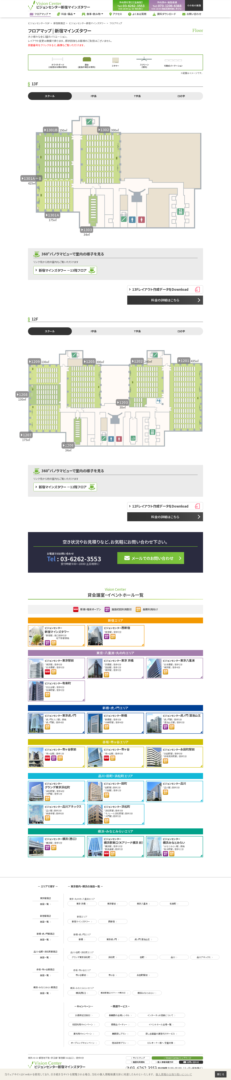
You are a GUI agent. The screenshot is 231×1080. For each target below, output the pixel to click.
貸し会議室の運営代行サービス (160, 1033)
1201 (185, 360)
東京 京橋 (81, 903)
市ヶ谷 (111, 974)
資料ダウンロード (166, 14)
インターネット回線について (160, 1015)
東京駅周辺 (45, 901)
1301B (52, 129)
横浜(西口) (81, 992)
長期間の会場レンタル (119, 1015)
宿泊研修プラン (119, 1042)
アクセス (117, 14)
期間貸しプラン (119, 1033)
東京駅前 (111, 903)
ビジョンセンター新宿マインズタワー (87, 23)
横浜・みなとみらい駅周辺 (45, 990)
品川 (173, 957)
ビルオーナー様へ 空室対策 (160, 1042)
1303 (87, 229)
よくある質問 (139, 14)
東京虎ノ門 (111, 939)
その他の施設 (194, 5)
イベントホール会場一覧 (160, 1024)
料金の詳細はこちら (165, 300)
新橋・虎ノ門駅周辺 (46, 936)
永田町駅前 (142, 974)
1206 (69, 445)
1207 (27, 434)
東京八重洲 (142, 903)
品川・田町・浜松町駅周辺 (45, 954)
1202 (138, 361)
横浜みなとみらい (146, 992)
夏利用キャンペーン (82, 1033)
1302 (105, 129)
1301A (53, 215)
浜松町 (111, 957)
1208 (23, 394)
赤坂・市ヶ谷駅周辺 (45, 972)
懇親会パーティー (119, 1024)
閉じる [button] (220, 1074)
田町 (142, 957)
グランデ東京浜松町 (81, 957)
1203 (123, 402)
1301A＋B (32, 178)
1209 (35, 361)
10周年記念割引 (82, 1015)
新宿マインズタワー (81, 921)
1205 (90, 361)
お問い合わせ (194, 14)
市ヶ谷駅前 (81, 974)
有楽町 (173, 903)
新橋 (81, 939)
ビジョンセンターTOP (39, 23)
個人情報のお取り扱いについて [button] (174, 1074)
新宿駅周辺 (59, 23)
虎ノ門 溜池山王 (142, 939)
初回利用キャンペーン (82, 1024)
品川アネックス (204, 957)
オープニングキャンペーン (83, 1042)
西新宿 (111, 921)
